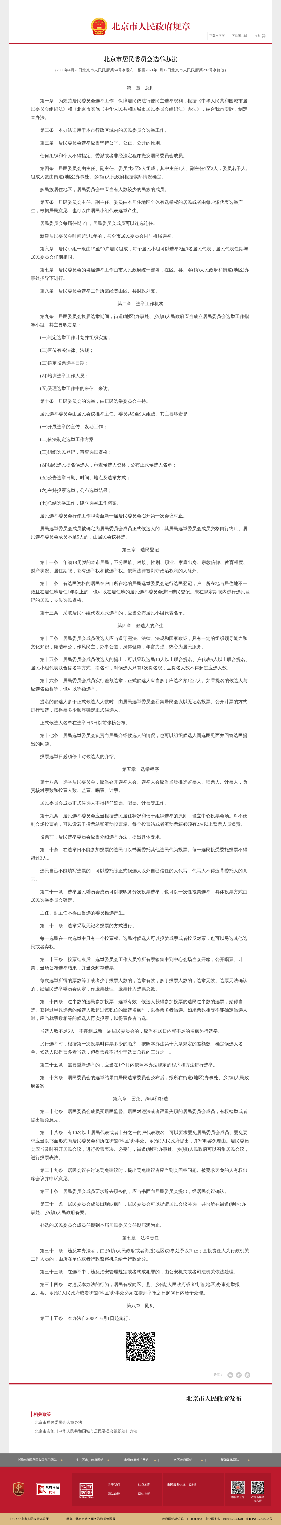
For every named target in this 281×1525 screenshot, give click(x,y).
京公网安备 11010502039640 (224, 1519)
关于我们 (114, 1484)
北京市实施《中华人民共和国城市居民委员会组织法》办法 (86, 1431)
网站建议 (114, 1494)
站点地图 (144, 1484)
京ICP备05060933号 (259, 1519)
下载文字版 (217, 36)
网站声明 (144, 1494)
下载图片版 (239, 36)
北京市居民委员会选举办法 (58, 1422)
